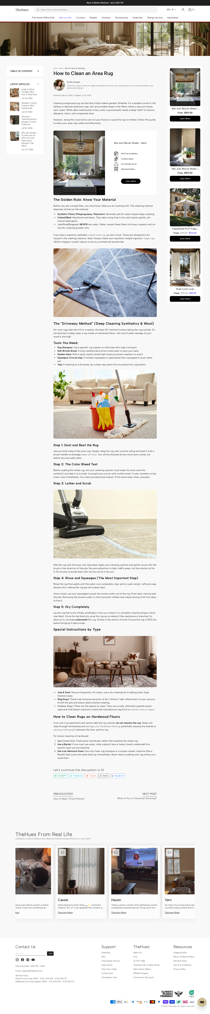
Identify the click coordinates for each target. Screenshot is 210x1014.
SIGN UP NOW (132, 529)
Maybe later (132, 537)
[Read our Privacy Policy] (152, 517)
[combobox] (120, 503)
